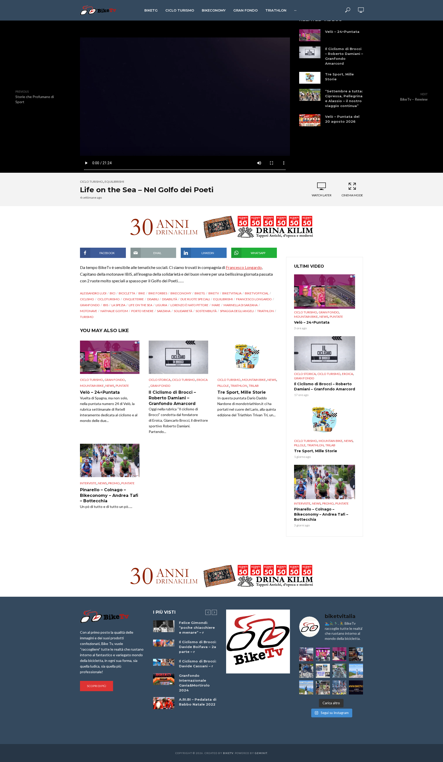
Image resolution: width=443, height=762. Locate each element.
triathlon (265, 311)
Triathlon (275, 10)
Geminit (261, 753)
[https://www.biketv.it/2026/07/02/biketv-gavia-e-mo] (356, 687)
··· (295, 10)
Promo (114, 483)
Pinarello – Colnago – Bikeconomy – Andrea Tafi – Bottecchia (109, 495)
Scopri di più (96, 686)
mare (216, 305)
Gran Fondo (245, 10)
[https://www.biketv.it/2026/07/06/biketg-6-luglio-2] (323, 687)
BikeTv (213, 293)
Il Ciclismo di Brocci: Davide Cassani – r (197, 663)
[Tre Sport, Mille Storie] (309, 78)
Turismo (87, 317)
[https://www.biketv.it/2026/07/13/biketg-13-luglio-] (306, 671)
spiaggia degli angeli (237, 311)
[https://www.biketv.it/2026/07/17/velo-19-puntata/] (323, 654)
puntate (122, 386)
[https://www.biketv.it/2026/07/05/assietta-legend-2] (306, 687)
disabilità (169, 299)
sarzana (163, 311)
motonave (88, 311)
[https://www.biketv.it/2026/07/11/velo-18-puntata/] (340, 654)
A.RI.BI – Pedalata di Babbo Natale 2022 (197, 701)
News (109, 386)
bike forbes (157, 293)
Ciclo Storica (159, 380)
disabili (153, 299)
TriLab (254, 386)
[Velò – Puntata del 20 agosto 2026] (309, 120)
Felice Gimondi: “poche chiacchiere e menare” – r (197, 627)
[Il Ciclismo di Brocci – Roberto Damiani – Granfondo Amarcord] (309, 52)
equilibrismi (223, 299)
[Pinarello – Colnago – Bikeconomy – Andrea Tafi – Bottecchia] (109, 460)
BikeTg (151, 10)
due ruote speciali (195, 299)
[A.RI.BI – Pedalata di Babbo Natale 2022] (163, 703)
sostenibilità (206, 311)
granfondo (90, 305)
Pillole (223, 386)
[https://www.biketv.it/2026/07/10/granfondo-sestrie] (323, 671)
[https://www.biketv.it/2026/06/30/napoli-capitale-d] (340, 687)
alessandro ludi (93, 293)
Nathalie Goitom (114, 311)
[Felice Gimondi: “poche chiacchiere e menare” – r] (163, 626)
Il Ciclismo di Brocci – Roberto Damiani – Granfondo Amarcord (344, 56)
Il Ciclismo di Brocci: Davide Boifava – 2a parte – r (197, 647)
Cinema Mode (352, 195)
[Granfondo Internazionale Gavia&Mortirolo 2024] (163, 679)
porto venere (142, 311)
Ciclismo (87, 299)
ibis (105, 305)
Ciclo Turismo (179, 10)
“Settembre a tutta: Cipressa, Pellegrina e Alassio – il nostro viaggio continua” (344, 98)
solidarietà (183, 311)
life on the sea (140, 305)
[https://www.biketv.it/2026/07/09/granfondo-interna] (340, 671)
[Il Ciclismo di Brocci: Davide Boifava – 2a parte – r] (163, 643)
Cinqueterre (133, 299)
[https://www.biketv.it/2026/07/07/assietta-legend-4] (356, 671)
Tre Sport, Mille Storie (339, 76)
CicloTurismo (108, 299)
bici (112, 293)
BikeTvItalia (231, 293)
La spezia (118, 305)
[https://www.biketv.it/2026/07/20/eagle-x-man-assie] (306, 654)
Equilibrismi (114, 182)
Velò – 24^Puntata (342, 32)
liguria (161, 305)
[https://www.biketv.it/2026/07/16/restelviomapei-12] (356, 654)
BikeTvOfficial (257, 293)
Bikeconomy (214, 10)
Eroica (202, 380)
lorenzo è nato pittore (189, 305)
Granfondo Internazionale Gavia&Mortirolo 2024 (194, 682)
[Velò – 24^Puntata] (309, 35)
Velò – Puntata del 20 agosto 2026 (342, 118)
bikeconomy (180, 293)
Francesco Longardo (244, 267)
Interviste (88, 483)
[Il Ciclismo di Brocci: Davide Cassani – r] (163, 662)
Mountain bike (92, 386)
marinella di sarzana (241, 305)
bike (141, 293)
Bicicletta (127, 293)
